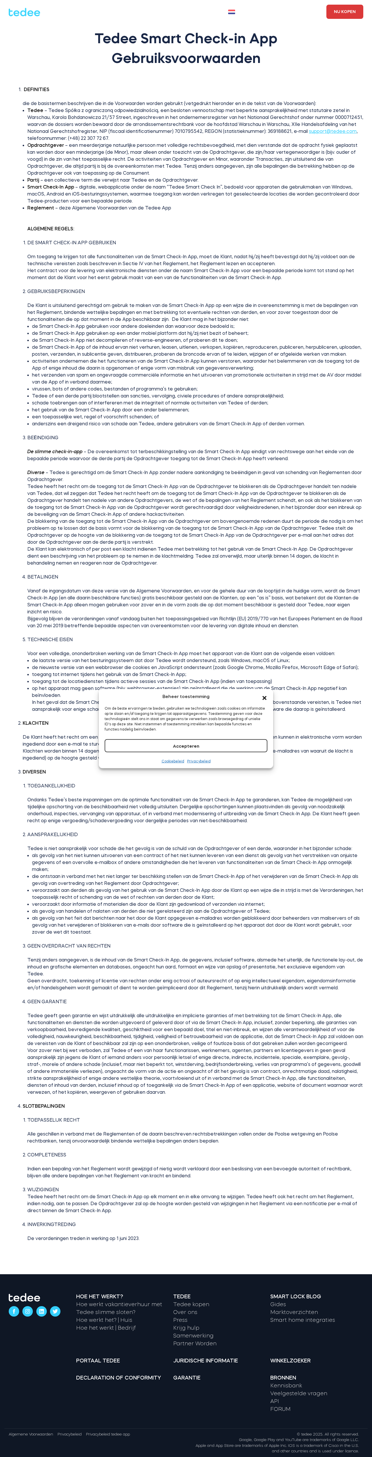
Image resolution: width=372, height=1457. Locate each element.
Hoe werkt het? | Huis (104, 1320)
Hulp (154, 12)
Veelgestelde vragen (298, 1393)
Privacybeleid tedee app (108, 1434)
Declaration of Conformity (118, 1377)
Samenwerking (193, 1335)
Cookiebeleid (173, 761)
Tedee (182, 1296)
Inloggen (290, 15)
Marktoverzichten (294, 1312)
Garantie (187, 1377)
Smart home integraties (302, 1320)
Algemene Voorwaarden (31, 1434)
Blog (192, 12)
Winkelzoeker (295, 9)
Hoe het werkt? (80, 12)
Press (180, 1320)
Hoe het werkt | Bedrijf (106, 1328)
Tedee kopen (191, 1304)
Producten (123, 12)
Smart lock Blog (295, 1296)
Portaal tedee (98, 1360)
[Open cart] (262, 12)
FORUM (280, 1409)
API (274, 1401)
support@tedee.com (333, 131)
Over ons (185, 1312)
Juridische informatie (205, 1360)
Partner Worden (195, 1343)
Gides (278, 1304)
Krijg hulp (186, 1328)
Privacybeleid (199, 761)
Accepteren (186, 746)
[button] (264, 696)
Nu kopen (345, 12)
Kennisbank (286, 1385)
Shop (173, 12)
